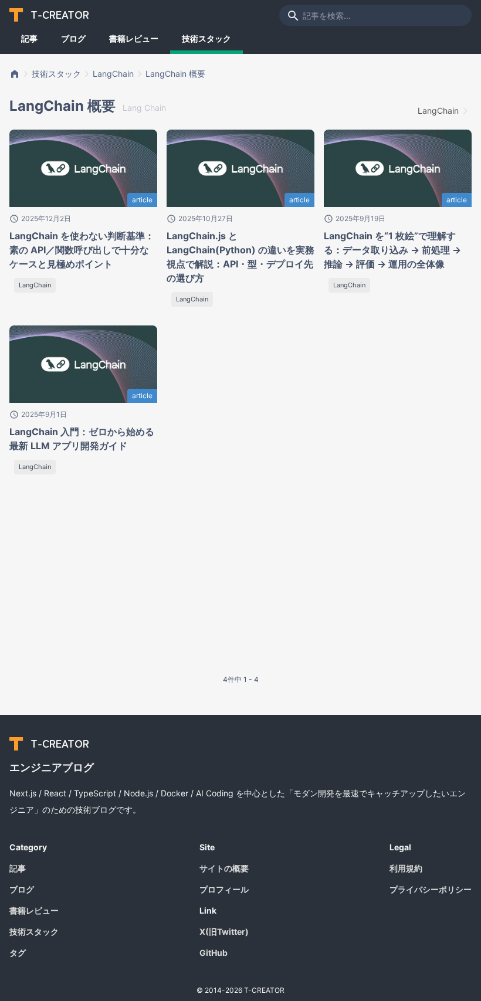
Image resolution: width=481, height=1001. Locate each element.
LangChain (113, 74)
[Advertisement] (145, 580)
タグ (17, 953)
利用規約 (405, 868)
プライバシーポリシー (430, 889)
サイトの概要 (224, 868)
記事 (29, 38)
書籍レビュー (133, 38)
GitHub (213, 953)
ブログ (73, 38)
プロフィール (224, 889)
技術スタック (206, 38)
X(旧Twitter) (224, 931)
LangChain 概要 (175, 74)
